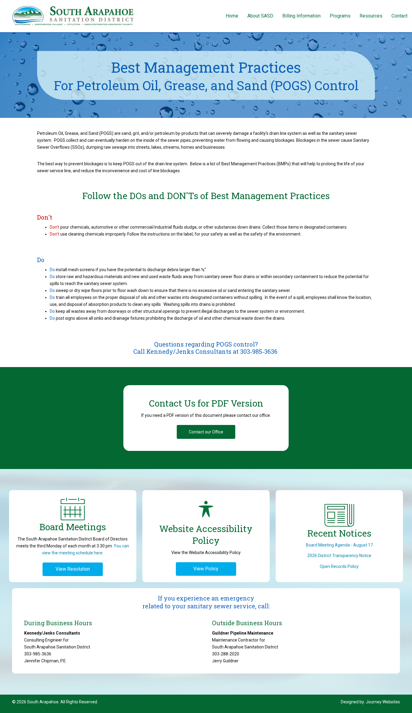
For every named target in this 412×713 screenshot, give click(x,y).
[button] (206, 432)
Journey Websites (383, 701)
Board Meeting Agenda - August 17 (339, 545)
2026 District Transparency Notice (339, 555)
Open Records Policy (339, 566)
